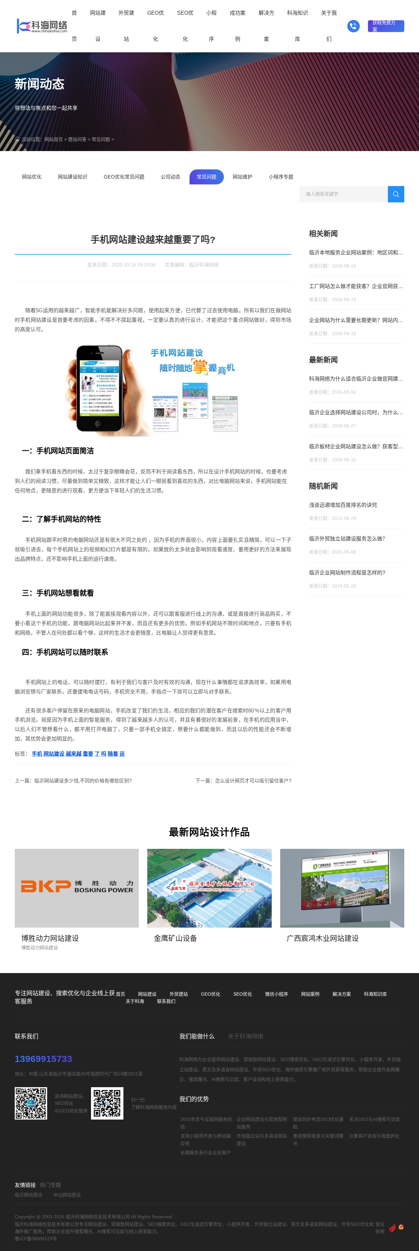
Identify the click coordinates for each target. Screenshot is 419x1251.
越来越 (74, 754)
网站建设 (54, 754)
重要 (88, 754)
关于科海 (135, 1001)
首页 (120, 994)
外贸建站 (179, 994)
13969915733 (43, 1059)
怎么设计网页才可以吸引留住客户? (253, 780)
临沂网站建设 (28, 1194)
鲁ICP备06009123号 (36, 1238)
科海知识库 (375, 994)
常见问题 (101, 139)
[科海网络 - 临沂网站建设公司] (42, 26)
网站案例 (310, 994)
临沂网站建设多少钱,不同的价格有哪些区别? (83, 780)
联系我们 (166, 1001)
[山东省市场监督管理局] (401, 1227)
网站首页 (54, 139)
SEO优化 (242, 994)
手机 (37, 754)
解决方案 (342, 994)
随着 (113, 754)
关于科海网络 (245, 1036)
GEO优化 (210, 994)
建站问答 (77, 139)
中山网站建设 (67, 1194)
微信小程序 (276, 994)
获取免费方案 (384, 26)
